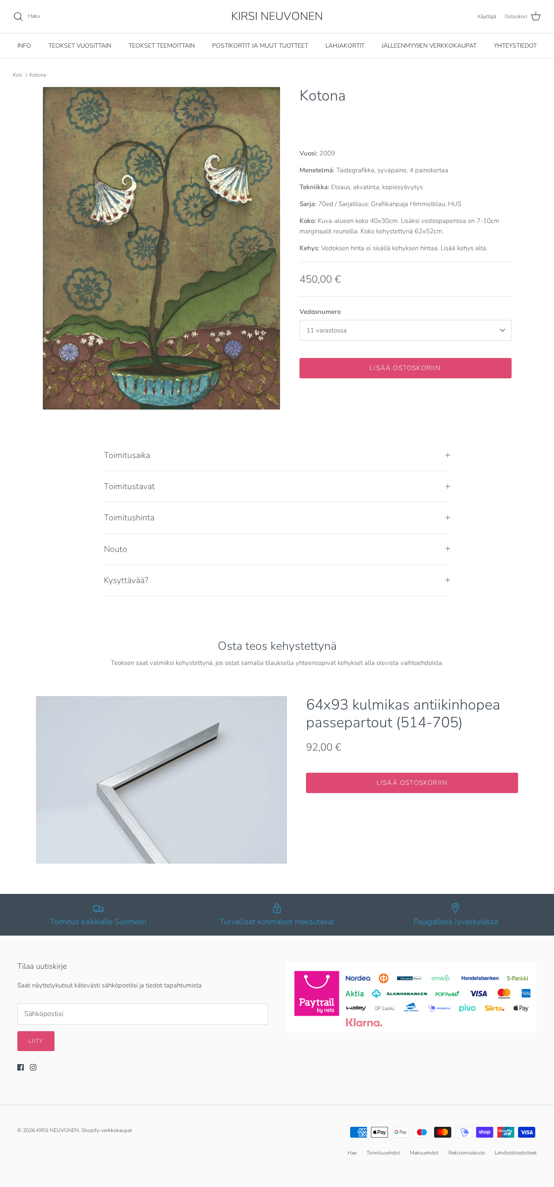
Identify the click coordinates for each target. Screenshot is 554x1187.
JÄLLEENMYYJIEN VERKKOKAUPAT (429, 46)
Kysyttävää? (126, 580)
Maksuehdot (424, 1152)
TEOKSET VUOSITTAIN (79, 46)
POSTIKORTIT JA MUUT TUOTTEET (260, 46)
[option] (161, 248)
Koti (17, 74)
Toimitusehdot (383, 1152)
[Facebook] (20, 1067)
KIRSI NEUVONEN (57, 1130)
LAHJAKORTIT (344, 46)
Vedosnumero (320, 311)
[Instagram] (33, 1067)
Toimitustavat (129, 486)
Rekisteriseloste (466, 1152)
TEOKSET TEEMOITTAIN (162, 46)
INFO (24, 46)
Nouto (115, 549)
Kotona (37, 74)
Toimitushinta (129, 517)
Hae (352, 1152)
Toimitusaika (127, 455)
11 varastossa (326, 330)
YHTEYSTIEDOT (515, 46)
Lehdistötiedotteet (516, 1152)
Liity (36, 1041)
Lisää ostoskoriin (405, 368)
